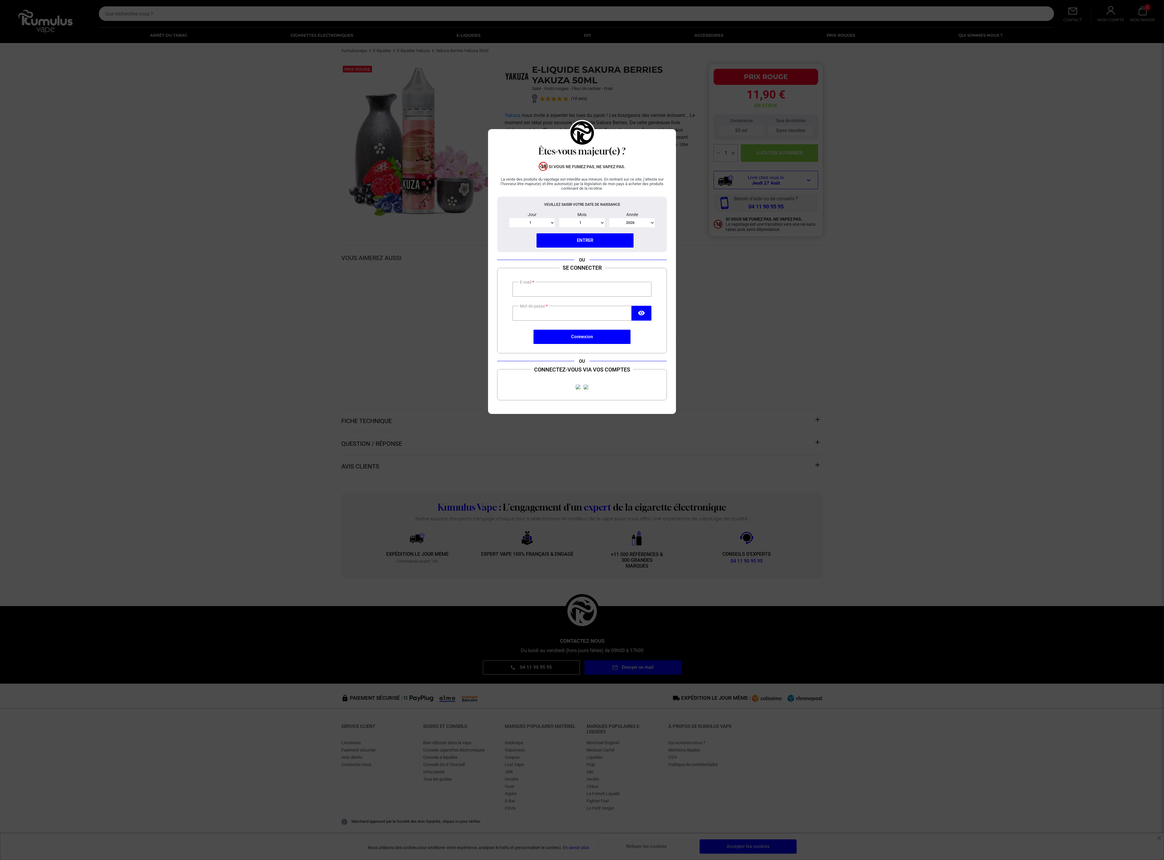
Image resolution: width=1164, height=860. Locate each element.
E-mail (526, 282)
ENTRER (585, 240)
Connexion (582, 336)
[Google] (586, 387)
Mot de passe (533, 306)
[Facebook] (578, 387)
